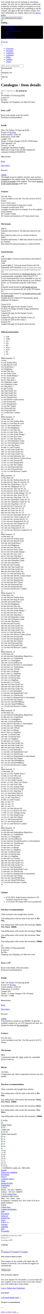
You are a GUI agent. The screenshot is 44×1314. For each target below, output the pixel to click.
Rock (3, 161)
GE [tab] (7, 354)
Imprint (4, 1170)
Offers (8, 57)
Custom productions (8, 1209)
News (3, 1220)
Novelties (9, 51)
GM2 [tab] (8, 339)
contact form (12, 1194)
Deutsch (6, 1252)
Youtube (4, 1225)
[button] (7, 35)
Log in (3, 1288)
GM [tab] (7, 337)
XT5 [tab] (8, 350)
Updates (9, 59)
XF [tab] (7, 345)
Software (4, 1216)
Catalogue (10, 53)
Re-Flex (13, 132)
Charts (8, 62)
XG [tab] (7, 343)
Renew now (6, 1270)
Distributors (5, 1185)
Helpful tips (5, 1218)
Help (3, 1211)
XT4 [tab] (8, 348)
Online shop (5, 1207)
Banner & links (7, 1183)
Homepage (20, 1288)
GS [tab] (7, 341)
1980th (3, 175)
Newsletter (5, 1231)
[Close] (20, 1298)
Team (3, 1181)
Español (24, 1252)
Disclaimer (5, 1174)
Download (5, 1214)
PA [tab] (7, 352)
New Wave (5, 165)
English (15, 1252)
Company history (7, 1179)
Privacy (4, 1177)
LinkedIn (4, 1227)
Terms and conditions (9, 1172)
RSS (3, 1229)
